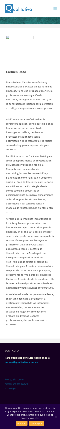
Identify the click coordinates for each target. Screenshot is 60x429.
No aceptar (37, 423)
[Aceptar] (56, 416)
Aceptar (21, 423)
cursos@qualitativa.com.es (21, 362)
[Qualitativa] (18, 8)
